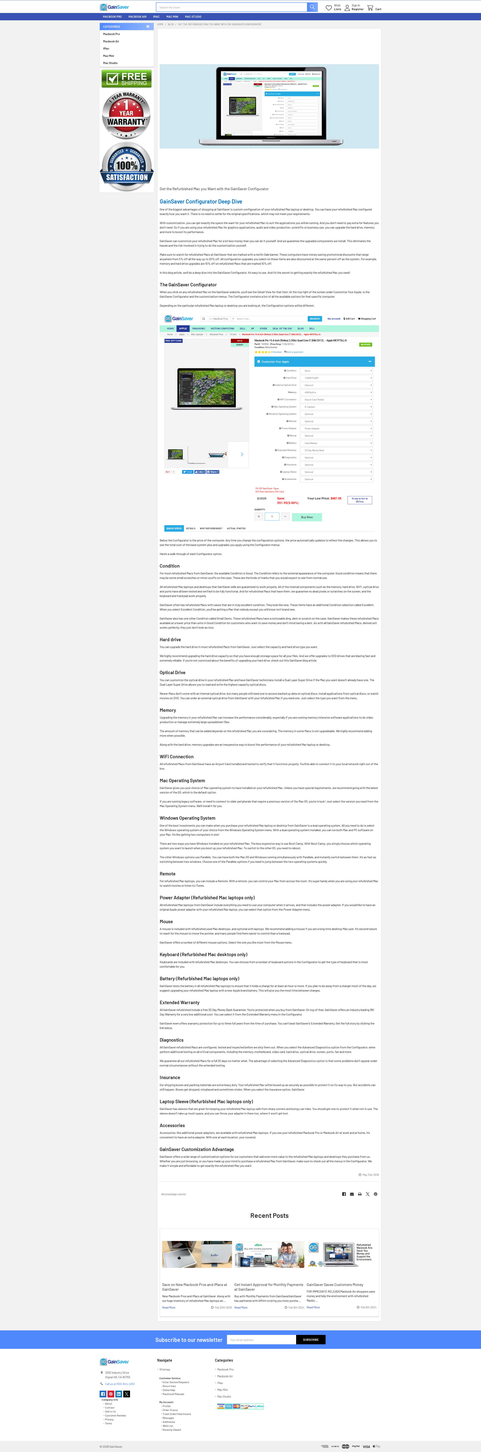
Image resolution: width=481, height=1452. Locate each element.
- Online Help (167, 1390)
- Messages (166, 1417)
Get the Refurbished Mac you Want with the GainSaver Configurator (214, 188)
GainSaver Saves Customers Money (335, 1284)
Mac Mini (172, 16)
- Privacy (107, 1419)
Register (358, 9)
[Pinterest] (375, 1194)
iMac (156, 16)
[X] (367, 1194)
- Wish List (166, 1425)
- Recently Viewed (170, 1429)
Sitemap (165, 1369)
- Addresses (167, 1421)
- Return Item (167, 1386)
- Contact (108, 1407)
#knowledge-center (173, 1194)
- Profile (165, 1406)
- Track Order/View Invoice (175, 1413)
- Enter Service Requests (174, 1382)
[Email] (352, 1194)
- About (107, 1403)
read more (168, 1307)
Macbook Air (137, 16)
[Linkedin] (118, 1394)
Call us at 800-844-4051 (120, 1384)
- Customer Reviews (114, 1415)
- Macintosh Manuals (171, 1394)
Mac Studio (193, 16)
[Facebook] (344, 1194)
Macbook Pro (112, 16)
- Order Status (168, 1410)
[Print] (359, 1194)
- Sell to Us (109, 1411)
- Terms (107, 1423)
